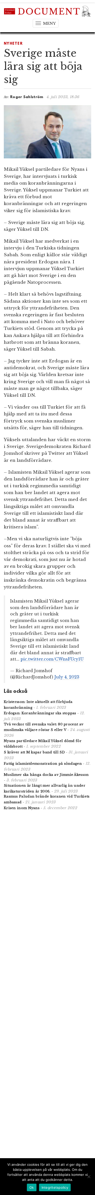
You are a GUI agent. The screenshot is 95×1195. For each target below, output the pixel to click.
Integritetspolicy (55, 1187)
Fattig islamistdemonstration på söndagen (43, 763)
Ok (31, 1187)
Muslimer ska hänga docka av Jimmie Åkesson (46, 775)
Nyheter (13, 44)
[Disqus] (47, 880)
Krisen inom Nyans (22, 808)
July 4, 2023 (66, 676)
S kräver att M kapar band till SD (34, 752)
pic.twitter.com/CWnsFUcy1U (52, 659)
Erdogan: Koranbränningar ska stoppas (40, 713)
